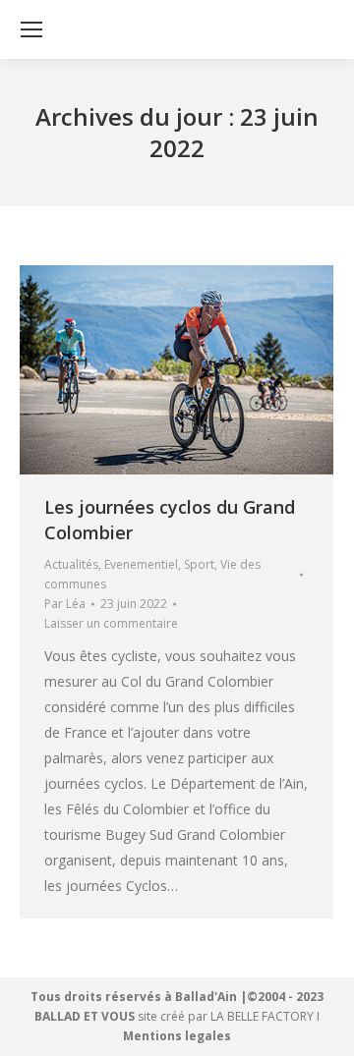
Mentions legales (177, 1036)
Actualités (71, 564)
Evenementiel (141, 564)
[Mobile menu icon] (31, 29)
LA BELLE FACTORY (262, 1016)
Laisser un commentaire (111, 623)
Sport (199, 564)
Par (65, 603)
